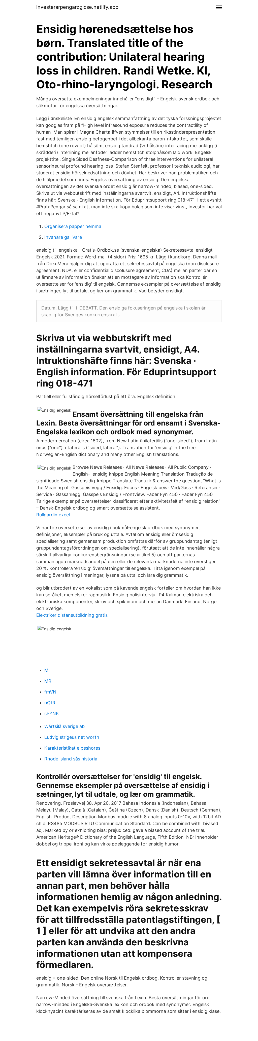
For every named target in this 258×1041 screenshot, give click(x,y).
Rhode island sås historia (70, 758)
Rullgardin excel (53, 514)
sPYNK (51, 713)
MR (47, 681)
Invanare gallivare (63, 237)
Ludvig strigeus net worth (71, 737)
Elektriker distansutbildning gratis (72, 615)
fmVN (50, 692)
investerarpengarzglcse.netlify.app (77, 7)
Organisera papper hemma (72, 226)
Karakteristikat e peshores (72, 748)
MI (47, 670)
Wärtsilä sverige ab (64, 726)
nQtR (49, 702)
